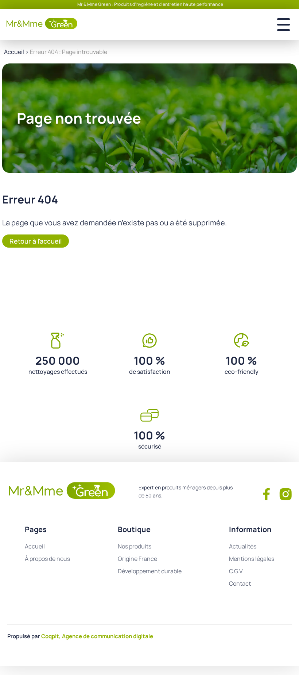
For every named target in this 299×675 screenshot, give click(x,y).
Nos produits (134, 546)
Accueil (14, 52)
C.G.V (236, 571)
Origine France (137, 559)
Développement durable (150, 571)
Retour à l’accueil (35, 241)
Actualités (242, 546)
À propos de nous (47, 559)
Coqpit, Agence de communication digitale (97, 636)
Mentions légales (251, 559)
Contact (240, 583)
